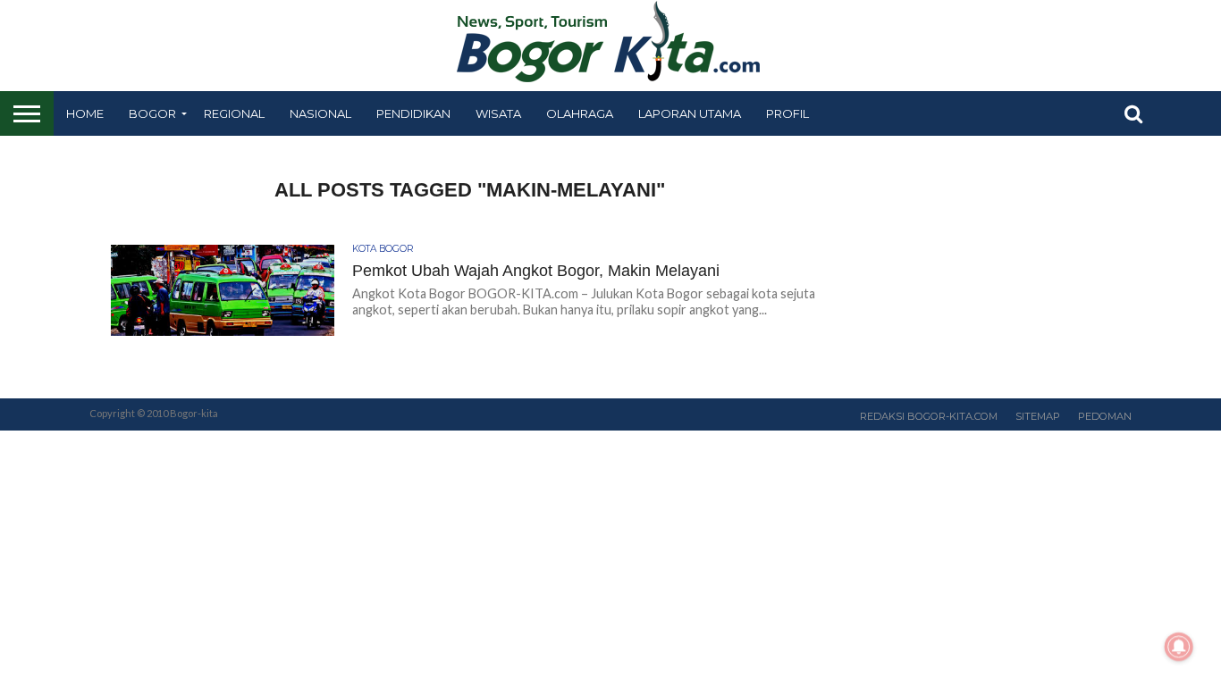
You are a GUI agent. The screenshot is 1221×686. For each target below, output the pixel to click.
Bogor (152, 113)
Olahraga (579, 113)
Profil (787, 113)
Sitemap (1037, 416)
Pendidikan (413, 113)
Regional (234, 113)
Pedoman (1105, 416)
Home (85, 113)
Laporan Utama (689, 113)
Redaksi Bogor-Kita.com (929, 416)
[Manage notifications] (1179, 646)
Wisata (498, 113)
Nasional (320, 113)
